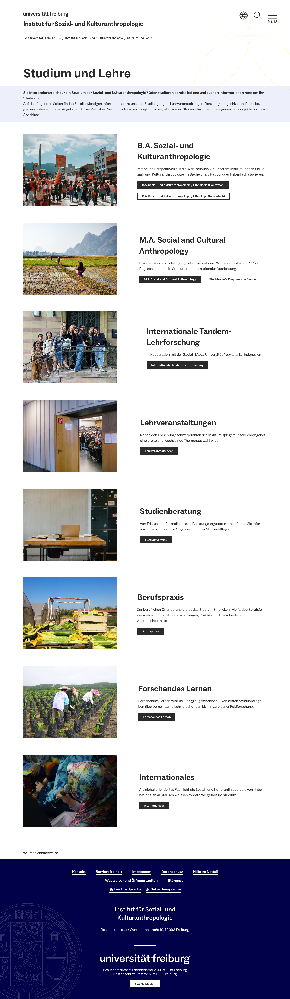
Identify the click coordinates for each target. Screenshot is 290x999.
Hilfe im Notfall (205, 871)
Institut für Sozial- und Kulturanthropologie (83, 24)
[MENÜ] (272, 15)
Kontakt (79, 871)
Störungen (177, 880)
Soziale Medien (145, 984)
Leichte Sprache (127, 889)
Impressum (141, 871)
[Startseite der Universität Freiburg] (46, 14)
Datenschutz (172, 871)
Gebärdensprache (166, 889)
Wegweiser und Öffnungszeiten (131, 880)
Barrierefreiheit (109, 871)
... (60, 38)
